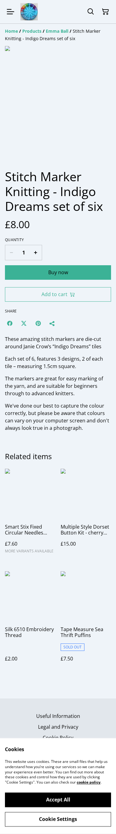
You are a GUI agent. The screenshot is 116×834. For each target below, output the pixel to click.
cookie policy (89, 782)
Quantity (14, 240)
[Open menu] (10, 12)
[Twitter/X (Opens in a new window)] (23, 323)
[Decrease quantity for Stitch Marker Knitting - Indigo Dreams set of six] (11, 252)
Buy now (58, 272)
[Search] (90, 12)
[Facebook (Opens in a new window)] (9, 323)
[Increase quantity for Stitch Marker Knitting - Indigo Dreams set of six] (35, 252)
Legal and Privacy (58, 726)
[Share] (52, 323)
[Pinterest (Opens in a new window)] (38, 323)
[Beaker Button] (29, 11)
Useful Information (58, 716)
